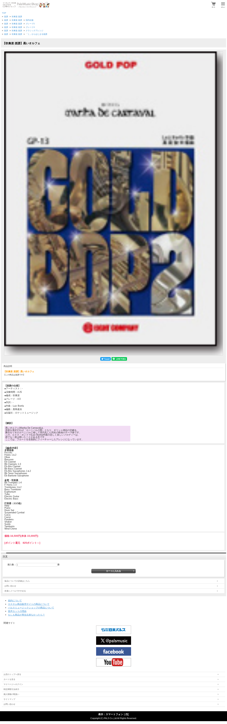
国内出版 (30, 20)
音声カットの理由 (17, 611)
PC (127, 714)
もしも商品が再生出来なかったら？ (26, 614)
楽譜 (6, 16)
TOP (4, 13)
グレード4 (30, 27)
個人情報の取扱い (11, 694)
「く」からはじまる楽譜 (36, 34)
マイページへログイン (13, 684)
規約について (15, 600)
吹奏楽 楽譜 (17, 16)
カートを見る (9, 679)
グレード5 (30, 24)
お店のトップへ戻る (12, 674)
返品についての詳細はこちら (17, 581)
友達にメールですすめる (15, 591)
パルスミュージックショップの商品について (31, 607)
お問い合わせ (10, 586)
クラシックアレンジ (34, 30)
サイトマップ (9, 699)
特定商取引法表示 (11, 689)
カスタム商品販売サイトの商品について (28, 604)
